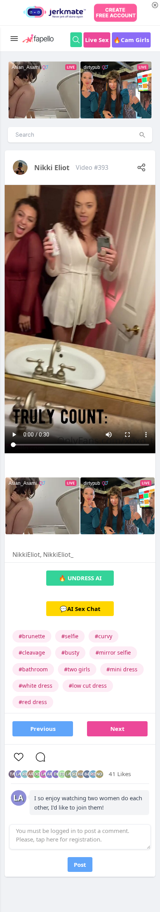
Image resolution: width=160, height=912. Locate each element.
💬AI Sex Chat (80, 609)
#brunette (32, 636)
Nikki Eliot (52, 167)
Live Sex (97, 40)
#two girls (77, 669)
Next (117, 728)
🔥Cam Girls (131, 40)
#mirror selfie (113, 652)
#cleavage (32, 652)
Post (80, 864)
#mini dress (121, 669)
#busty (70, 652)
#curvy (103, 636)
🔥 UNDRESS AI (80, 578)
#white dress (35, 685)
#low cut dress (88, 685)
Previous (43, 728)
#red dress (33, 702)
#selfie (69, 636)
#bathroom (33, 669)
